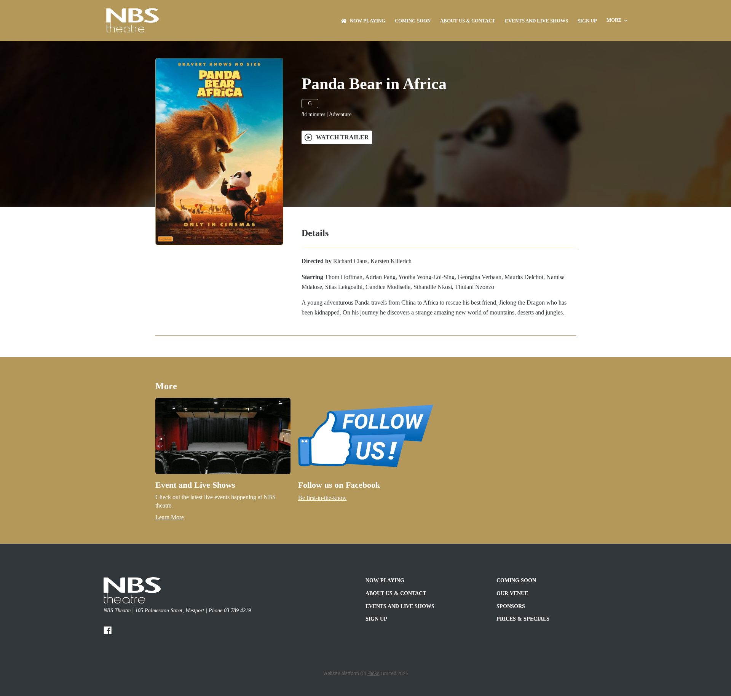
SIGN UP (587, 21)
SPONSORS (510, 606)
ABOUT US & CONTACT (467, 21)
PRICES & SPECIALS (522, 619)
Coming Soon (413, 21)
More (614, 20)
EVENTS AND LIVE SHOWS (536, 21)
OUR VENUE (512, 593)
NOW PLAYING (367, 21)
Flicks (373, 673)
